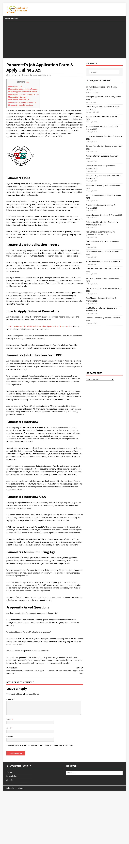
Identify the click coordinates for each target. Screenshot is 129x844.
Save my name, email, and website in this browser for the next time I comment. (41, 745)
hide (27, 82)
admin (26, 75)
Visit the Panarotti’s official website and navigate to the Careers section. (40, 326)
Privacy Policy (11, 776)
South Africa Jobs (39, 75)
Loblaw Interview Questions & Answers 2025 (104, 215)
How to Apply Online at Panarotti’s (22, 91)
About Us (9, 780)
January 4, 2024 (14, 75)
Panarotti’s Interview (17, 97)
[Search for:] (104, 72)
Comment (10, 699)
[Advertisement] (64, 40)
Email (8, 728)
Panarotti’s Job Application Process (23, 89)
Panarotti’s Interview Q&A (19, 99)
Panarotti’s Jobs (15, 86)
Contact (9, 772)
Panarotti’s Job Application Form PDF (23, 94)
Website (9, 736)
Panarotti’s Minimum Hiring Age (22, 102)
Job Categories (11, 18)
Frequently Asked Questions (20, 105)
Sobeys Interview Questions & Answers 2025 (104, 261)
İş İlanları (21, 788)
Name (9, 719)
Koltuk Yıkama (11, 788)
